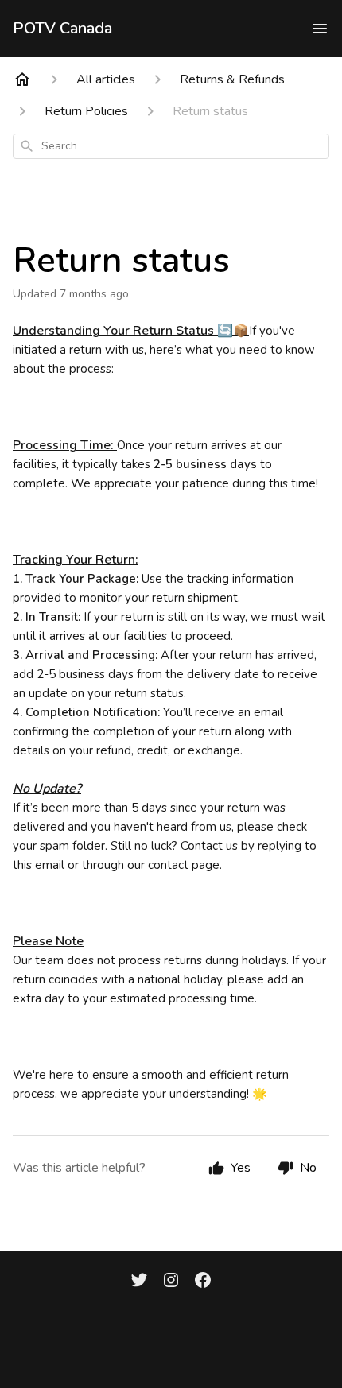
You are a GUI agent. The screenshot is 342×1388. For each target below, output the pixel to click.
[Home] (22, 79)
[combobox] (171, 146)
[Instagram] (171, 1281)
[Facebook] (202, 1281)
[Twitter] (139, 1281)
